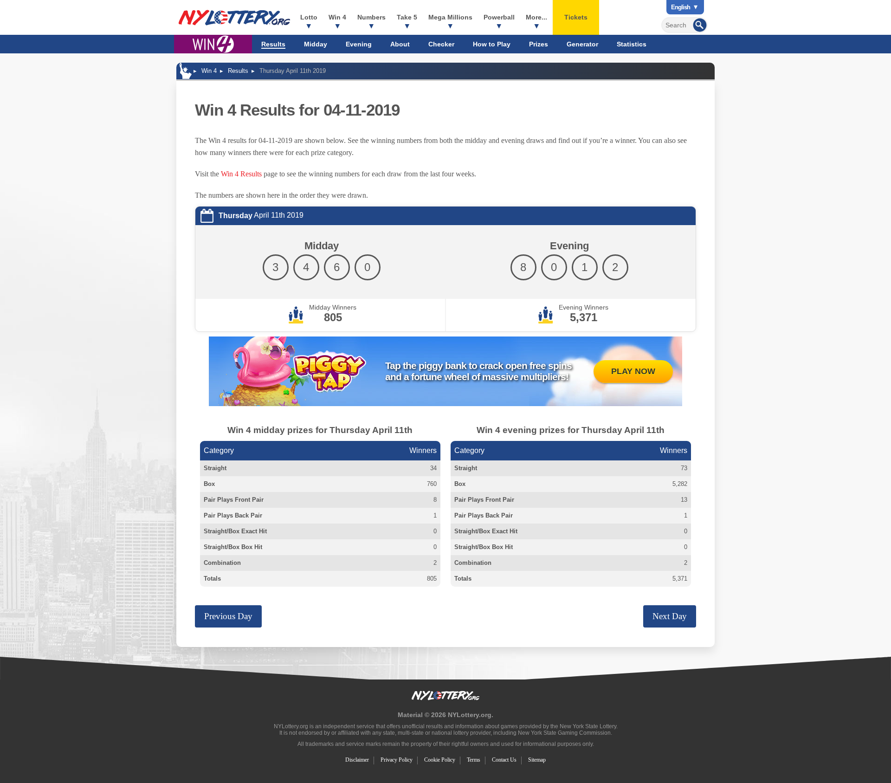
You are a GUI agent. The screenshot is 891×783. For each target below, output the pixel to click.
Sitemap (537, 760)
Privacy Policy (397, 760)
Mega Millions (450, 17)
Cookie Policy (439, 760)
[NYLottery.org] (234, 17)
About (400, 44)
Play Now (633, 371)
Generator (582, 44)
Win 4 (337, 17)
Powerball (499, 17)
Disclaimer (357, 760)
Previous (228, 616)
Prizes (538, 44)
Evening (359, 44)
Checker (441, 44)
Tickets (576, 17)
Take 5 (407, 17)
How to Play (491, 44)
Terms (473, 760)
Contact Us (504, 760)
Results (273, 44)
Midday (315, 44)
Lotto (308, 17)
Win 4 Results (241, 174)
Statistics (631, 44)
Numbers (371, 17)
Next (669, 616)
